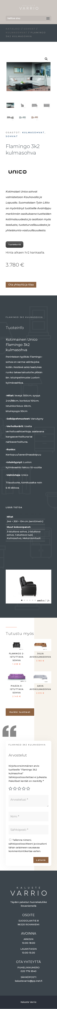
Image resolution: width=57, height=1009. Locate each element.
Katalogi (13, 29)
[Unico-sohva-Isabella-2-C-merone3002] (28, 602)
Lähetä (41, 860)
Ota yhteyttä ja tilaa (21, 284)
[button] (46, 59)
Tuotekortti (14, 244)
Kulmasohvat (16, 32)
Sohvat (29, 29)
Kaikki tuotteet (20, 712)
